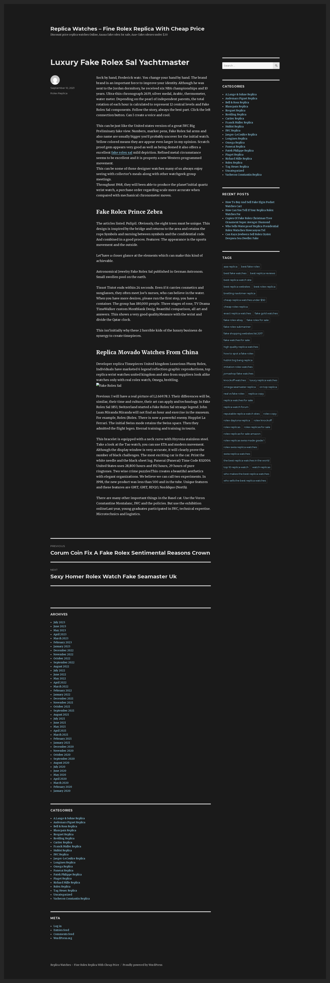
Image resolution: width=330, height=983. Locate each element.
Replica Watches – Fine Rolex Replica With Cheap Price (127, 28)
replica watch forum (236, 406)
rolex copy (270, 413)
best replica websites (237, 286)
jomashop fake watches (238, 373)
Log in (57, 926)
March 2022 (60, 686)
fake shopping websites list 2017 (243, 333)
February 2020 (62, 787)
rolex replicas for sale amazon (242, 433)
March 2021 (60, 734)
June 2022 (59, 674)
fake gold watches (266, 313)
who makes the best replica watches (246, 473)
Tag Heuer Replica (65, 890)
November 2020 (63, 750)
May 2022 (59, 678)
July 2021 (59, 718)
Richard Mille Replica (66, 882)
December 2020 (63, 746)
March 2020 (61, 782)
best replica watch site (238, 279)
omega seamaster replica (240, 386)
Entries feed (61, 930)
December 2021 (63, 698)
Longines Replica (64, 862)
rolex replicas (232, 427)
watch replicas (261, 467)
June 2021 (59, 722)
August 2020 (61, 762)
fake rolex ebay (233, 320)
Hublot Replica (62, 850)
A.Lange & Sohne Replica (69, 818)
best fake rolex (250, 266)
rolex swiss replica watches (240, 447)
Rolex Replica (58, 93)
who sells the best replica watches (245, 480)
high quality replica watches (241, 346)
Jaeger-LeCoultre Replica (69, 858)
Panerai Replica (63, 870)
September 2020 (64, 758)
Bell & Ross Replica (65, 826)
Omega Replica (63, 866)
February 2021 (62, 738)
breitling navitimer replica (239, 293)
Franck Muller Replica (67, 846)
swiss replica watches (237, 453)
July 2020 (59, 766)
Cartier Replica (62, 842)
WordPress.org (62, 938)
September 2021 (63, 710)
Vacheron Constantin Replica (71, 898)
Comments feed (63, 934)
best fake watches (235, 273)
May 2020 (59, 774)
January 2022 (61, 694)
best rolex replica (264, 286)
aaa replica (230, 266)
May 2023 (59, 630)
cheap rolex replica (236, 306)
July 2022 (59, 670)
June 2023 (59, 626)
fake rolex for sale (258, 320)
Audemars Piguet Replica (69, 822)
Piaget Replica (62, 878)
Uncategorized (62, 894)
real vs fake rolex (234, 393)
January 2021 (61, 742)
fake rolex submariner (237, 326)
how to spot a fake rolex (238, 353)
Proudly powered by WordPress (142, 965)
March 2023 (60, 638)
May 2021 (59, 726)
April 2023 (59, 634)
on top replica (268, 386)
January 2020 (61, 791)
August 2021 (61, 714)
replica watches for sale (238, 400)
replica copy (256, 393)
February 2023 (62, 642)
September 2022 (63, 662)
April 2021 (59, 730)
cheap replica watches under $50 (244, 299)
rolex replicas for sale (257, 427)
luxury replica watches (263, 380)
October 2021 (61, 706)
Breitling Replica (63, 838)
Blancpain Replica (64, 830)
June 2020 (59, 770)
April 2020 (60, 778)
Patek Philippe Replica (67, 874)
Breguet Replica (63, 834)
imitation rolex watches (238, 366)
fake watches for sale (237, 340)
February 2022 (62, 690)
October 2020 (61, 754)
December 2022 (63, 650)
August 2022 (61, 666)
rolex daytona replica (237, 420)
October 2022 (61, 658)
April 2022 (59, 682)
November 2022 (63, 654)
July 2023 (59, 622)
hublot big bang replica (238, 360)
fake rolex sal (121, 152)
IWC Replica (61, 854)
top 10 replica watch (236, 467)
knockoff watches (235, 380)
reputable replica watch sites (242, 413)
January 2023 (61, 646)
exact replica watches (237, 313)
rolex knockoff (263, 420)
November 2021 (63, 702)
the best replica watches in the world (246, 460)
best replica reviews (262, 273)
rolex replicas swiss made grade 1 (244, 440)
